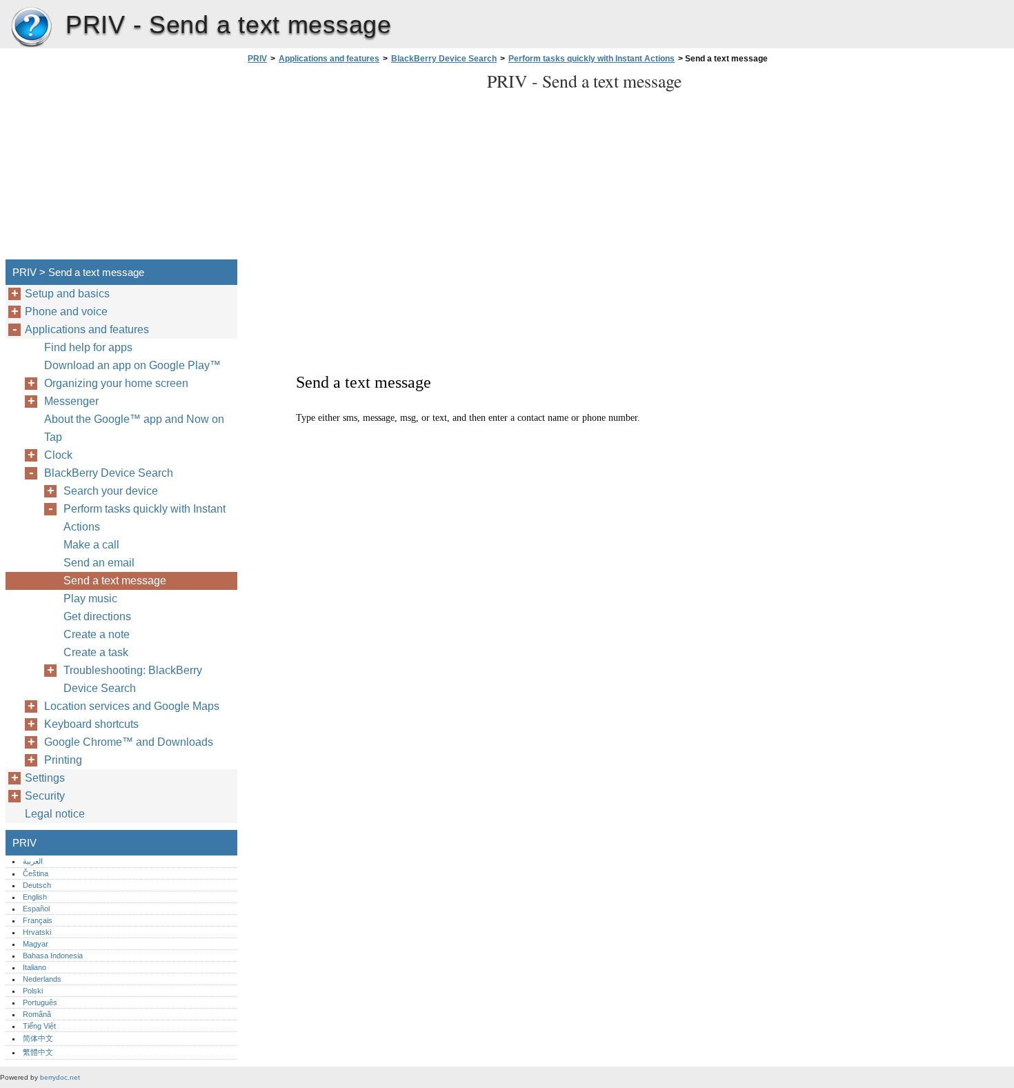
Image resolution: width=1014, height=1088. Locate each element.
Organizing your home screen (116, 383)
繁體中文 (38, 1052)
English (35, 897)
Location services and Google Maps (131, 706)
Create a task (95, 652)
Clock (58, 455)
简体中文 (38, 1038)
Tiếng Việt (39, 1026)
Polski (33, 991)
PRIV (31, 27)
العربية (33, 861)
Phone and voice (66, 311)
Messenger (71, 401)
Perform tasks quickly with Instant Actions (591, 58)
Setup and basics (67, 293)
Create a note (96, 634)
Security (45, 796)
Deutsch (37, 885)
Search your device (110, 491)
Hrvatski (37, 932)
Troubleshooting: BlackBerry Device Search (132, 679)
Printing (63, 760)
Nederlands (42, 979)
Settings (45, 778)
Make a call (91, 545)
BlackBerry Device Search (444, 58)
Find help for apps (88, 347)
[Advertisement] (360, 165)
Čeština (35, 873)
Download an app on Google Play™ (132, 365)
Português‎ (40, 1002)
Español (36, 908)
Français (37, 920)
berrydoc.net (60, 1077)
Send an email (99, 562)
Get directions (97, 616)
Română (37, 1014)
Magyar (35, 944)
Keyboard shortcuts (91, 724)
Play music (90, 598)
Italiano (34, 967)
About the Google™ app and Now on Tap (134, 428)
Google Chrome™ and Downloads (128, 742)
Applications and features (329, 58)
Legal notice (55, 814)
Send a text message (114, 580)
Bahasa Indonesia (53, 955)
